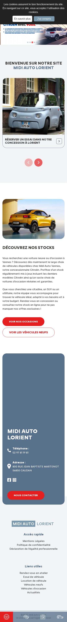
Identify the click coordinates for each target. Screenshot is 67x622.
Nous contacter (26, 495)
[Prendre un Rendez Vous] (43, 617)
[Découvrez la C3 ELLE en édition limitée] (26, 617)
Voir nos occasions (23, 321)
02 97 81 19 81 (20, 452)
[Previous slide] (29, 162)
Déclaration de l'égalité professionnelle (33, 548)
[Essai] (6, 617)
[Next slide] (38, 162)
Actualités (33, 592)
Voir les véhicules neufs (28, 332)
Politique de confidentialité (33, 544)
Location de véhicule (33, 580)
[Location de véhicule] (60, 617)
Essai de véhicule (33, 576)
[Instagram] (14, 480)
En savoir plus (22, 18)
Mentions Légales (34, 541)
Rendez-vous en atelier (34, 572)
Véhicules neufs (33, 584)
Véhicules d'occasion (33, 588)
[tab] (27, 42)
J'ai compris (44, 18)
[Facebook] (9, 480)
